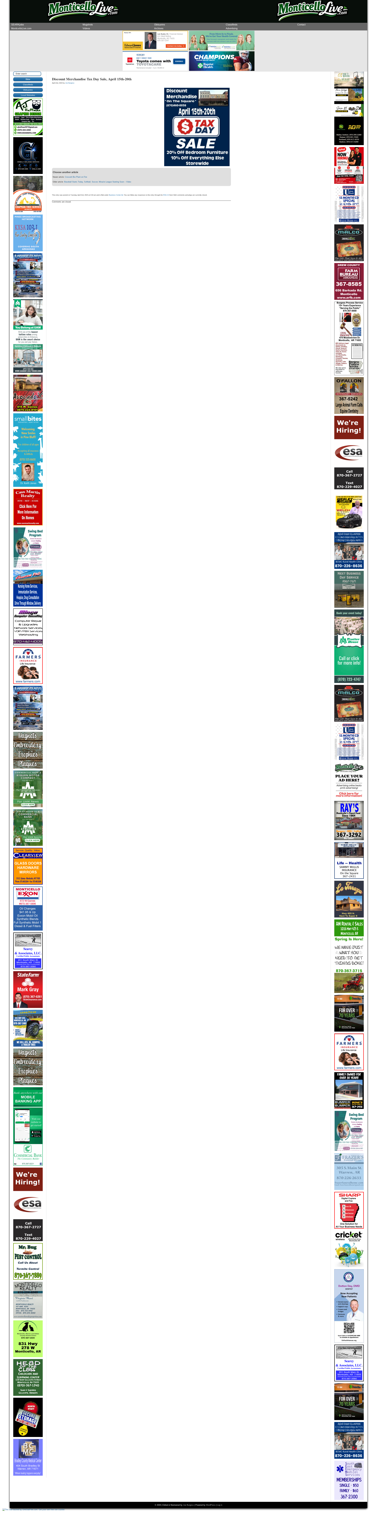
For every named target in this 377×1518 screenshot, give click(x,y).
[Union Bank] (349, 222)
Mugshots (88, 24)
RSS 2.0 (166, 195)
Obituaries (159, 24)
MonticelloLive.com (21, 28)
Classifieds (231, 24)
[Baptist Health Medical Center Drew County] (222, 70)
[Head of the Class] (28, 1395)
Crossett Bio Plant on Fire (76, 177)
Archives (158, 28)
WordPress (210, 1505)
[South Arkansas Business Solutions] (349, 1228)
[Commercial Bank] (28, 1165)
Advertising (232, 28)
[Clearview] (28, 884)
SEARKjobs (17, 24)
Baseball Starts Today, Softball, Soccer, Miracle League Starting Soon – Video (97, 182)
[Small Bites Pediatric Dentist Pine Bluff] (28, 486)
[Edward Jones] (155, 50)
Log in (219, 1505)
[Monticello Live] (155, 70)
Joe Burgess (69, 83)
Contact (301, 24)
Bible (28, 79)
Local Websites (28, 95)
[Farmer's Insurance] (28, 683)
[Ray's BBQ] (349, 839)
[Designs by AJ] (28, 135)
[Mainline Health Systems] (222, 50)
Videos (86, 28)
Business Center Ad (116, 195)
